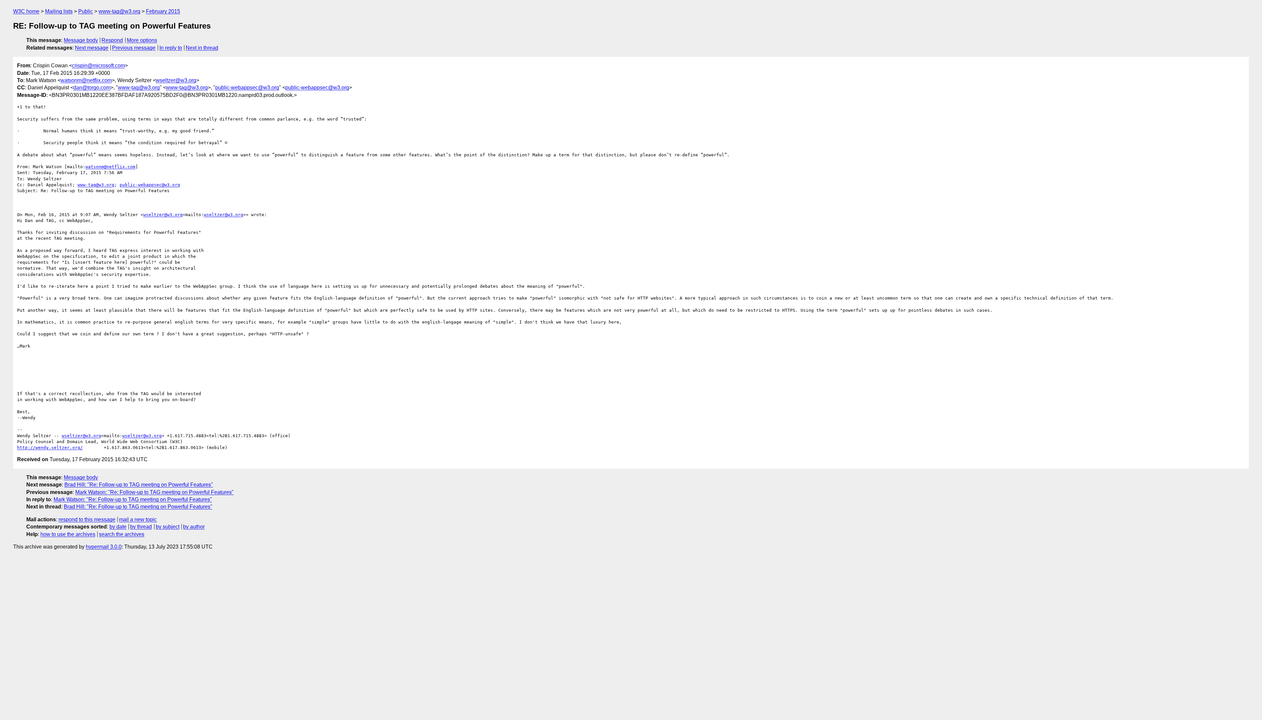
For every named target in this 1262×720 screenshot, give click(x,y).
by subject (167, 526)
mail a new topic (138, 519)
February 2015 (163, 11)
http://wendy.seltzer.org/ (50, 447)
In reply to (170, 48)
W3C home (26, 11)
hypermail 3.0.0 (104, 547)
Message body (81, 40)
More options (142, 40)
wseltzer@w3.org (176, 80)
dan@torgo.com (91, 87)
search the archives (121, 534)
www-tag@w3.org (119, 11)
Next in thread (202, 48)
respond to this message (86, 519)
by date (118, 526)
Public (85, 11)
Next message (91, 48)
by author (194, 526)
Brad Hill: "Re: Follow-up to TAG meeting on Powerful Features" (138, 484)
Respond (112, 40)
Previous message (133, 48)
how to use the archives (67, 534)
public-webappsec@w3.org (247, 87)
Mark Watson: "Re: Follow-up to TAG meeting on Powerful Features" (154, 492)
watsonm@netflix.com (86, 80)
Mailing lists (59, 11)
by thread (141, 526)
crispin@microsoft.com (98, 65)
